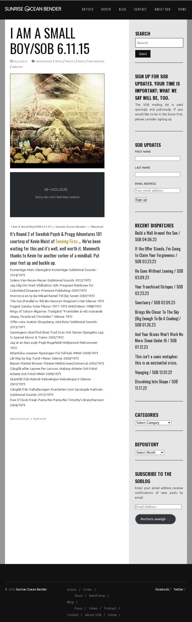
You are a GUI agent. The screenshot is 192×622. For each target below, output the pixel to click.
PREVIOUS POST (19, 419)
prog (58, 61)
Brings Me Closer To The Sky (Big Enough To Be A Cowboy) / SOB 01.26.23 (158, 318)
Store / (81, 595)
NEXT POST (39, 419)
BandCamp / (100, 595)
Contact (140, 9)
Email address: (145, 183)
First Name (143, 151)
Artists (88, 9)
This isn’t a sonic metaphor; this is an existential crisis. (156, 360)
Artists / (74, 589)
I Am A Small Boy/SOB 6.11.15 (31, 226)
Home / (115, 614)
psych (81, 61)
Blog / (73, 602)
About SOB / (96, 614)
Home (182, 9)
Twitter (178, 589)
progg (70, 61)
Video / (96, 608)
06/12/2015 (21, 61)
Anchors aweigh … (155, 519)
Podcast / (113, 608)
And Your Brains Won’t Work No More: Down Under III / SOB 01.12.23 (159, 340)
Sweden (17, 67)
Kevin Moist (44, 61)
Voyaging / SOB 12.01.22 (153, 372)
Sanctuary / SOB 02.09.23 (155, 302)
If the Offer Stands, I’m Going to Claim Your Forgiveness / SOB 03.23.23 (157, 255)
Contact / (75, 614)
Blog (122, 9)
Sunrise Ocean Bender (71, 226)
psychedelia (96, 61)
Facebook (162, 589)
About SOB (162, 9)
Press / (81, 608)
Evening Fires (67, 241)
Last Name (142, 167)
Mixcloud (97, 226)
